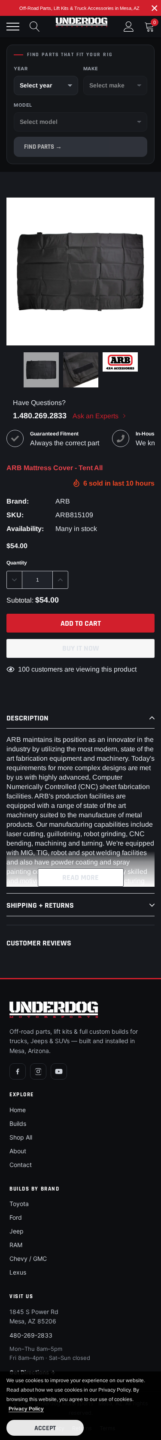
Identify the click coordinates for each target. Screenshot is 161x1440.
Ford (15, 1217)
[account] (129, 26)
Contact (20, 1164)
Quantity (16, 563)
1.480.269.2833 (40, 415)
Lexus (17, 1272)
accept (45, 1428)
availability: (25, 528)
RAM (15, 1244)
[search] (35, 26)
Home (17, 1109)
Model (23, 105)
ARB (62, 501)
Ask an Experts (96, 416)
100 (24, 669)
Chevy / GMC (28, 1258)
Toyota (19, 1203)
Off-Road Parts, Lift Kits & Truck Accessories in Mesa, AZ (79, 8)
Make (90, 69)
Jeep (16, 1231)
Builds (17, 1123)
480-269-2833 (30, 1335)
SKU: (15, 515)
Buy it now (80, 648)
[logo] (81, 22)
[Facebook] (17, 1071)
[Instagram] (38, 1071)
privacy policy (26, 1409)
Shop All (20, 1137)
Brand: (17, 501)
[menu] (12, 26)
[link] (41, 369)
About (17, 1151)
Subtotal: (19, 600)
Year (20, 69)
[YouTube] (59, 1071)
